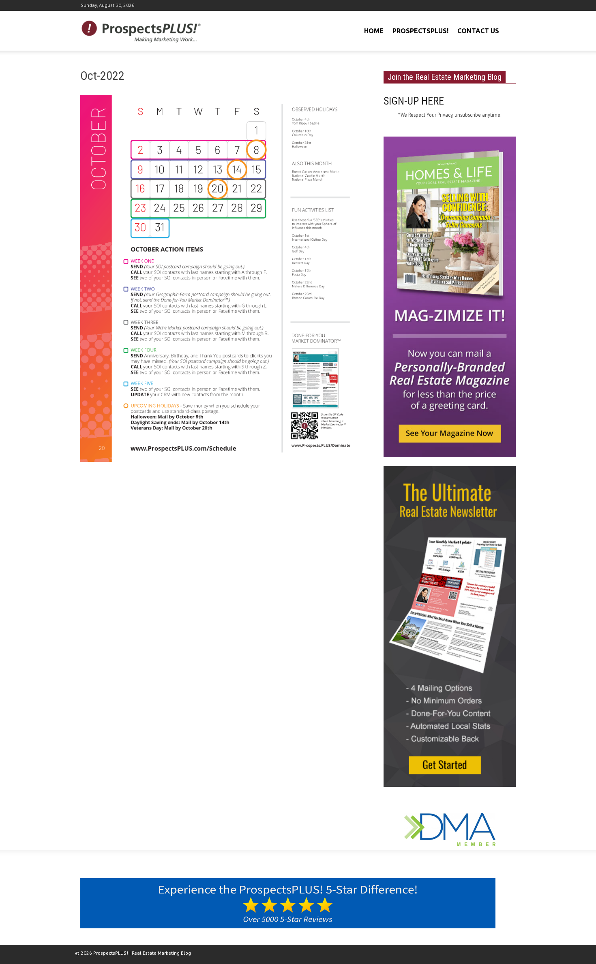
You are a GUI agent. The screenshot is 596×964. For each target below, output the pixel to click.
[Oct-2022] (222, 280)
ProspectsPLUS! (420, 30)
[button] (508, 30)
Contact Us (478, 30)
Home (374, 30)
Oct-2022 (102, 75)
